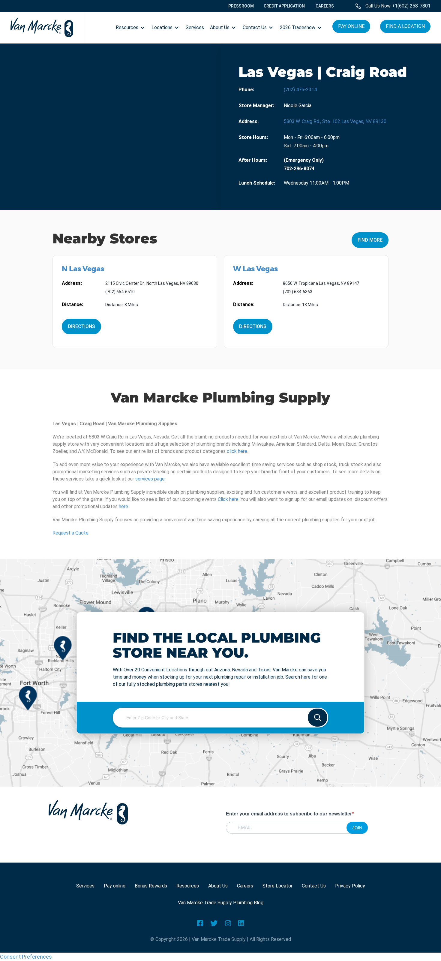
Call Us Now (397, 6)
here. (124, 506)
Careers (245, 886)
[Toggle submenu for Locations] (176, 27)
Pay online (114, 886)
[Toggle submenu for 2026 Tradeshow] (319, 27)
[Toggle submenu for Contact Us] (270, 27)
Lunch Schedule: (256, 183)
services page (150, 479)
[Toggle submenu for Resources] (142, 27)
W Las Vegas (255, 268)
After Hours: (252, 160)
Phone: (246, 89)
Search (317, 718)
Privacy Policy (350, 886)
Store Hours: (253, 137)
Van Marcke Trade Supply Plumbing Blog (220, 902)
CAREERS (325, 6)
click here (237, 451)
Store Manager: (256, 105)
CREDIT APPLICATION (284, 6)
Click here (228, 499)
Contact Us (314, 886)
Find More (370, 240)
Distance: (72, 304)
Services (85, 886)
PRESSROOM (241, 6)
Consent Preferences (26, 956)
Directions (81, 326)
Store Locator (277, 886)
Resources (187, 886)
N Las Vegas (83, 268)
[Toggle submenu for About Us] (233, 27)
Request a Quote (70, 533)
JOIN (357, 827)
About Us (218, 886)
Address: (248, 121)
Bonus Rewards (151, 886)
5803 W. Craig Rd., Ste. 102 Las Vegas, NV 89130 (335, 121)
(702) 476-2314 (300, 89)
